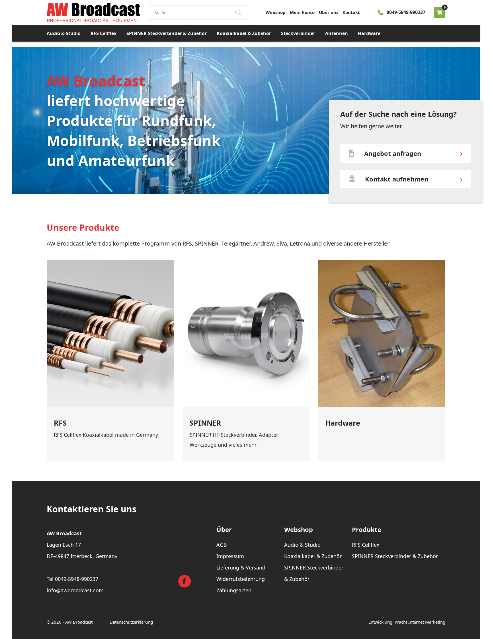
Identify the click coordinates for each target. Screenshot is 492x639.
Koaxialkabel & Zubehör (244, 33)
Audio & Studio (64, 33)
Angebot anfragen (392, 153)
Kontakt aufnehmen (396, 179)
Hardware (369, 33)
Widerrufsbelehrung (240, 578)
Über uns (328, 12)
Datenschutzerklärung (131, 622)
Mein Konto (302, 12)
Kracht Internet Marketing (420, 622)
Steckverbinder (298, 33)
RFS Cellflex (103, 33)
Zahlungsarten (233, 590)
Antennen (336, 33)
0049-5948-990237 (406, 12)
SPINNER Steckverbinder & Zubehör (166, 33)
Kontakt (351, 12)
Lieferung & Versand (240, 567)
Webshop (276, 12)
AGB (221, 544)
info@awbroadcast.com (75, 590)
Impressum (230, 556)
